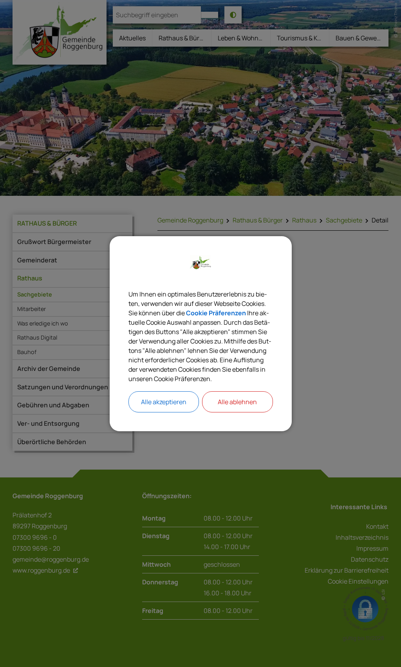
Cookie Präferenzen (216, 313)
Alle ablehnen (237, 402)
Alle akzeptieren (163, 402)
